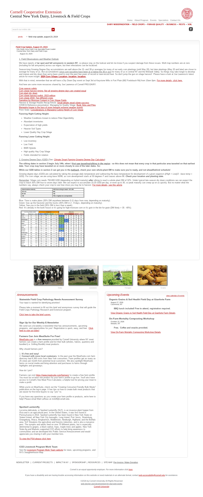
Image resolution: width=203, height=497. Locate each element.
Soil (190, 24)
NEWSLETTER (22, 462)
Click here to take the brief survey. (35, 314)
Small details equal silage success (73, 102)
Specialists (163, 20)
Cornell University (101, 487)
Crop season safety (28, 88)
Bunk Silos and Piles (86, 105)
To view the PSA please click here (35, 439)
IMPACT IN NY (62, 462)
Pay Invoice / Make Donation (125, 462)
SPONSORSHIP (79, 462)
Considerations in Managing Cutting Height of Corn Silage (57, 110)
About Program (141, 20)
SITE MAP (108, 462)
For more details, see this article (107, 185)
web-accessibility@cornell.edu (152, 475)
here (131, 469)
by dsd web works (114, 484)
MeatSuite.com (26, 339)
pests (20, 37)
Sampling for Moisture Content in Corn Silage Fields (43, 100)
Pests (182, 24)
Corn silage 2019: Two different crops (36, 98)
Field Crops (138, 24)
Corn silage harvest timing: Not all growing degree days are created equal (52, 91)
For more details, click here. (170, 80)
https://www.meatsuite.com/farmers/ (52, 375)
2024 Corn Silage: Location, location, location (63, 76)
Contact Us (175, 20)
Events (153, 20)
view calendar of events (175, 296)
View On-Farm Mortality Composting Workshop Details (136, 332)
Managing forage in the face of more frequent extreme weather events (51, 107)
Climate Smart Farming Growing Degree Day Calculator (79, 159)
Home (130, 20)
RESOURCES (94, 462)
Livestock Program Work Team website (45, 450)
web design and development (94, 484)
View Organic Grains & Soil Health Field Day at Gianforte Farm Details (143, 313)
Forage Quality (155, 24)
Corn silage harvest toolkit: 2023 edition (37, 95)
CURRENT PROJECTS (43, 462)
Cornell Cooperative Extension (50, 14)
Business (171, 24)
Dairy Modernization (118, 24)
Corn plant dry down (28, 93)
